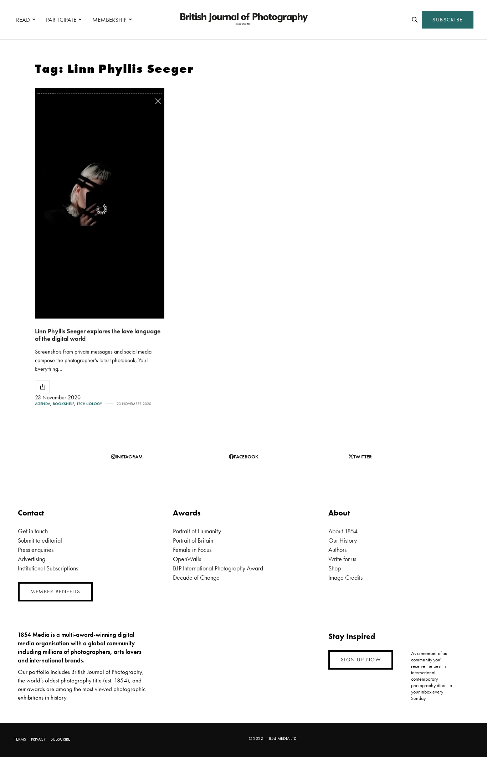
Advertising (31, 559)
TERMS (20, 739)
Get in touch (33, 531)
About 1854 (343, 531)
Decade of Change (196, 577)
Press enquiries (35, 549)
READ (23, 20)
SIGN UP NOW (361, 659)
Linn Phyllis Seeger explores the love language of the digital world (97, 334)
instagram (129, 456)
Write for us (342, 559)
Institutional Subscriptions (48, 568)
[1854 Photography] (243, 19)
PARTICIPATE (61, 20)
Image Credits (345, 577)
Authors (337, 549)
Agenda (42, 404)
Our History (342, 540)
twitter (362, 456)
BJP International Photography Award (218, 568)
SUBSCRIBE (447, 19)
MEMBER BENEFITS (55, 591)
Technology (89, 404)
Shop (334, 568)
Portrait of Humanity (197, 531)
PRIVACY (38, 739)
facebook (246, 456)
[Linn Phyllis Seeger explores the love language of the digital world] (99, 203)
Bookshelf (63, 404)
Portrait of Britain (193, 540)
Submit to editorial (40, 540)
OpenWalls (187, 559)
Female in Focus (192, 549)
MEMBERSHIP (109, 20)
